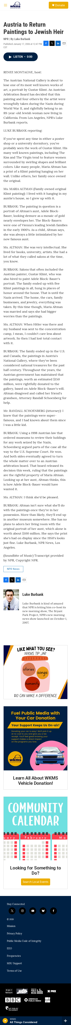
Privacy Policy (14, 933)
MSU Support (14, 963)
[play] (5, 1020)
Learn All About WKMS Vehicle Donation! (35, 780)
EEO (9, 948)
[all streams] (66, 1020)
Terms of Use (14, 971)
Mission (11, 926)
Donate (60, 5)
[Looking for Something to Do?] (35, 828)
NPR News (13, 569)
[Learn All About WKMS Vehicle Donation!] (35, 738)
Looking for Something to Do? (35, 870)
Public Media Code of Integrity (24, 941)
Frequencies (14, 956)
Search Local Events (35, 882)
